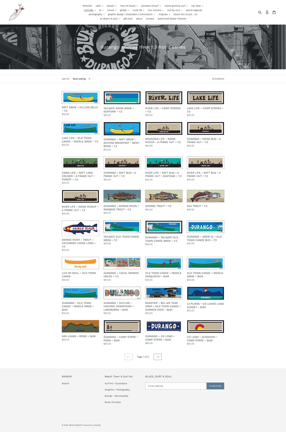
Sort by (65, 79)
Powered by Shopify (92, 425)
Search (65, 383)
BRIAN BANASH (76, 425)
